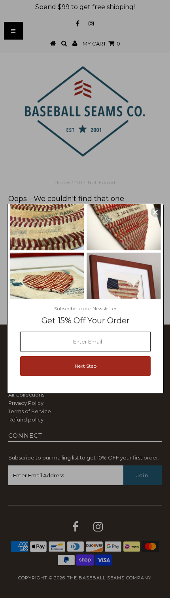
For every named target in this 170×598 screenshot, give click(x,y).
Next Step (85, 366)
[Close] (155, 212)
